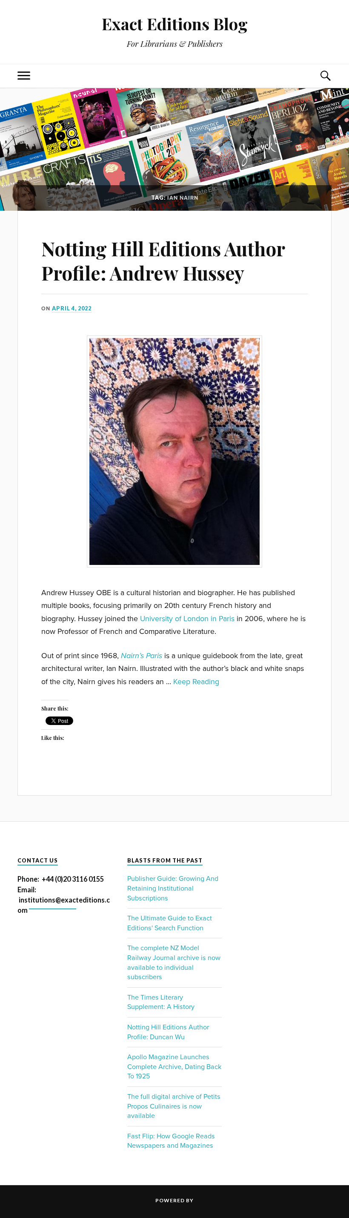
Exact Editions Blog (175, 23)
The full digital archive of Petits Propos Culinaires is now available (173, 1106)
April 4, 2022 (72, 308)
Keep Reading (196, 681)
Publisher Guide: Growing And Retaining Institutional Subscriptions (172, 888)
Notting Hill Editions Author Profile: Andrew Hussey (163, 260)
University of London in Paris (187, 618)
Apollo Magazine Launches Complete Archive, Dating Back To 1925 (174, 1066)
